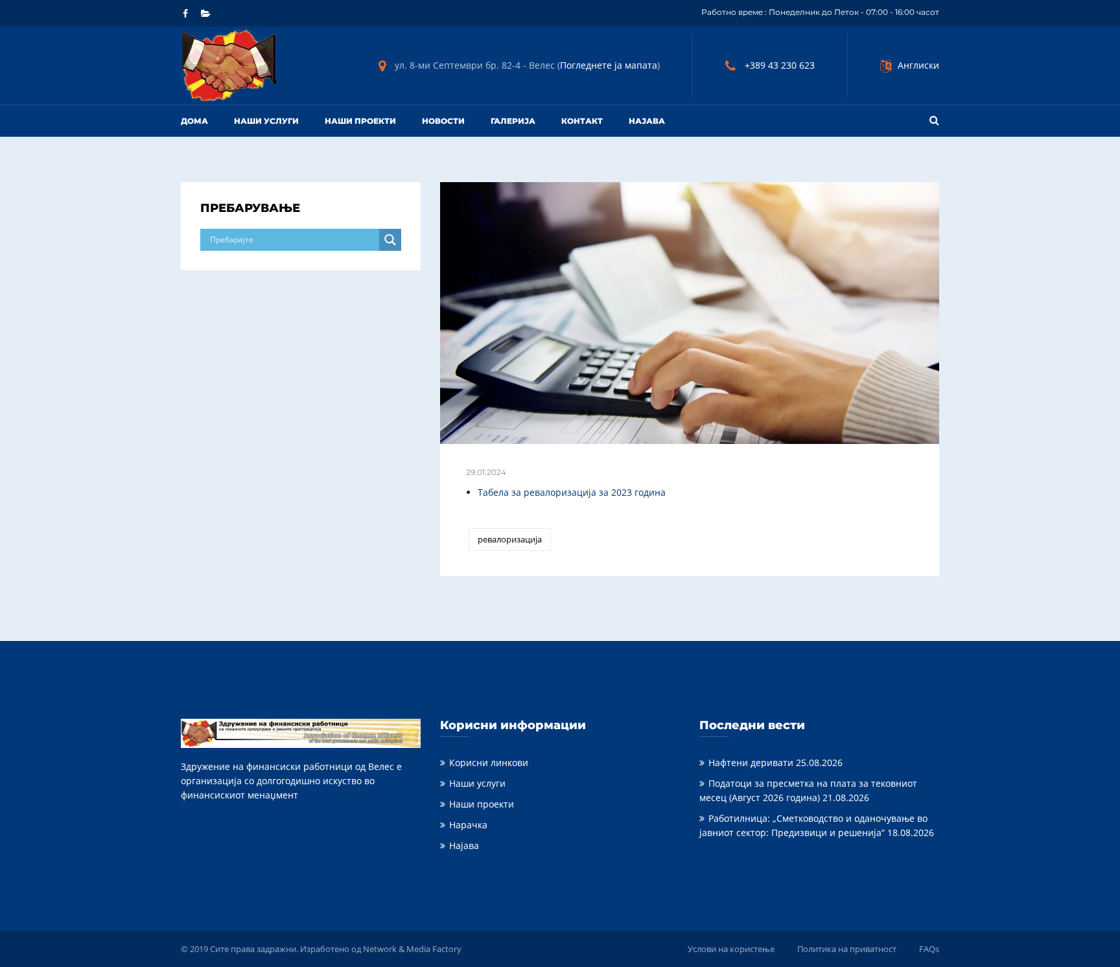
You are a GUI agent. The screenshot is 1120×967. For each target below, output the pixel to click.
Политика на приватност (846, 949)
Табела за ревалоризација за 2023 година (572, 492)
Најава (464, 845)
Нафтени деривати (750, 762)
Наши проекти (360, 121)
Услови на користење (731, 949)
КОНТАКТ (582, 121)
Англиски (918, 65)
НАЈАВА (647, 121)
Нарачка (468, 825)
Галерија (513, 121)
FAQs (929, 949)
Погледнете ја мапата (608, 65)
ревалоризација (510, 539)
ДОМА (194, 121)
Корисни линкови (488, 762)
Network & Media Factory (412, 949)
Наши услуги (266, 121)
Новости (443, 121)
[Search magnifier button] (390, 240)
